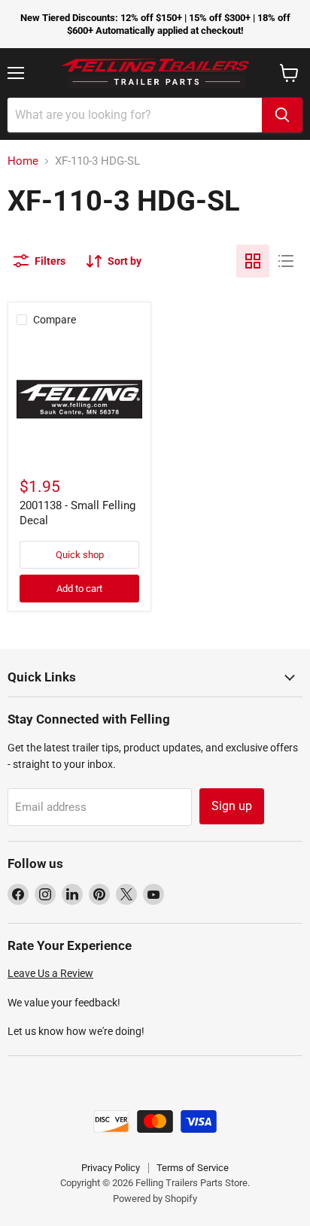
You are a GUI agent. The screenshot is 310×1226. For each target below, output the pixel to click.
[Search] (282, 115)
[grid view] (252, 261)
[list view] (285, 261)
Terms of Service (193, 1167)
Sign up (231, 806)
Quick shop (80, 554)
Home (23, 161)
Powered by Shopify (155, 1198)
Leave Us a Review (50, 973)
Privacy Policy (110, 1167)
